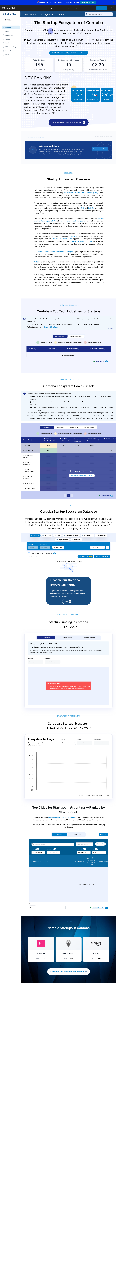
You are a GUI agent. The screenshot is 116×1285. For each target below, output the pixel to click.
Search (33, 841)
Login (111, 8)
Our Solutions (42, 8)
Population (80, 849)
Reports (52, 8)
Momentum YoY (72, 349)
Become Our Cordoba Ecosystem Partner (67, 122)
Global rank (51, 349)
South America (32, 14)
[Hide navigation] (18, 20)
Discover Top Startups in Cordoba (67, 971)
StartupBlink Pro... (51, 327)
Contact (75, 8)
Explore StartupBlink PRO (80, 475)
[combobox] (100, 14)
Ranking (63, 739)
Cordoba (62, 14)
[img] (105, 60)
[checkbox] (77, 441)
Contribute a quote (98, 148)
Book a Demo (101, 8)
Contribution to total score (92, 440)
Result (77, 439)
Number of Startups (97, 349)
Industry (32, 349)
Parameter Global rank (48, 440)
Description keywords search (41, 553)
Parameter (27, 440)
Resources (61, 8)
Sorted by (78, 841)
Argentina (49, 14)
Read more (110, 328)
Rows (31, 904)
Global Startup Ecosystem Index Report (62, 817)
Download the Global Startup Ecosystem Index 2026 (67, 53)
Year (93, 849)
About (69, 8)
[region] (68, 565)
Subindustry (50, 849)
